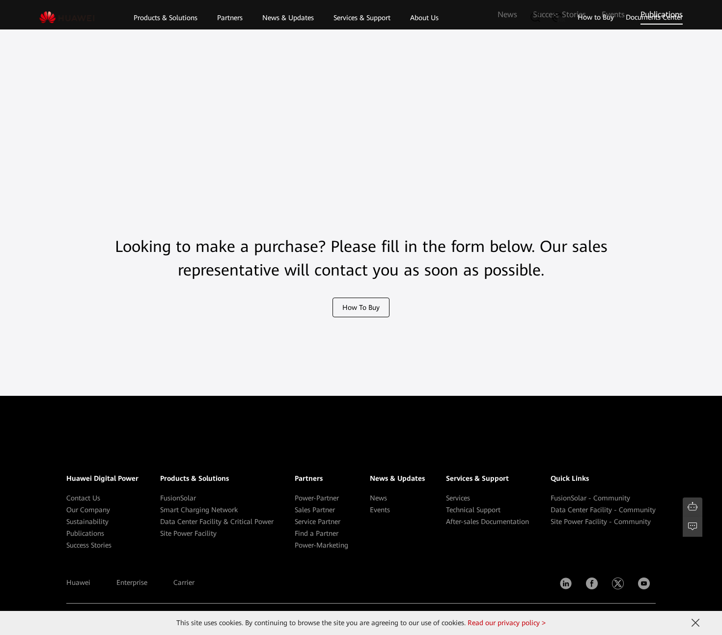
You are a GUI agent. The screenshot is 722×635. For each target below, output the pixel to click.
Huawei (78, 582)
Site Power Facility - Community (601, 521)
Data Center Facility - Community (603, 510)
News (378, 498)
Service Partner (317, 521)
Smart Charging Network (199, 510)
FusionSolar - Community (590, 498)
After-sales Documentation (487, 521)
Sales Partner (315, 510)
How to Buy (596, 17)
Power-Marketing (321, 545)
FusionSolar (178, 498)
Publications (85, 533)
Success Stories (88, 545)
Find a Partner (316, 533)
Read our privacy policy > (507, 623)
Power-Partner (317, 498)
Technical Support (473, 510)
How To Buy (361, 307)
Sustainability (87, 521)
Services (458, 498)
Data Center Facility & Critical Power (217, 521)
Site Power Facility (188, 533)
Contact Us (83, 498)
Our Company (88, 510)
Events (380, 510)
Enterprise (131, 582)
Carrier (183, 582)
